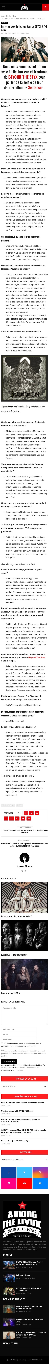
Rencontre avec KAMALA (10, 993)
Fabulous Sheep (23, 1275)
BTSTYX (19, 805)
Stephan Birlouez (10, 33)
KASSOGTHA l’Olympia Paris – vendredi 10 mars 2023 (29, 1263)
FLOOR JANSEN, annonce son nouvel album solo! (22, 1103)
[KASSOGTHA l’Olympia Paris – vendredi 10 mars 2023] (9, 1265)
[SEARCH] (45, 1086)
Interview (4, 22)
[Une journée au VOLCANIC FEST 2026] (9, 1322)
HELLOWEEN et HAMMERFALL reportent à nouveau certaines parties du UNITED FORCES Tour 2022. (24, 844)
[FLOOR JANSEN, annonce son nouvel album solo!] (9, 1309)
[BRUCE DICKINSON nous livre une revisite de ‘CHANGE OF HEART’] (9, 1335)
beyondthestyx (8, 805)
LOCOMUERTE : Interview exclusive (14, 954)
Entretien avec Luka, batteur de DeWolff (16, 916)
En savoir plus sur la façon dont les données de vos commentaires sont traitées (23, 1067)
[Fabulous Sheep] (9, 1278)
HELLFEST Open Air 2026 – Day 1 (15, 1141)
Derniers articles (14, 1299)
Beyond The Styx (36, 657)
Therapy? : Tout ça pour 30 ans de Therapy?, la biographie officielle (25, 831)
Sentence (35, 87)
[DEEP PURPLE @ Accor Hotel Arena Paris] (9, 1291)
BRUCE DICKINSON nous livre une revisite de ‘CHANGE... (31, 1333)
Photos (8, 1254)
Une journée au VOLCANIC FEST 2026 (17, 1111)
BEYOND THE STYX (22, 77)
